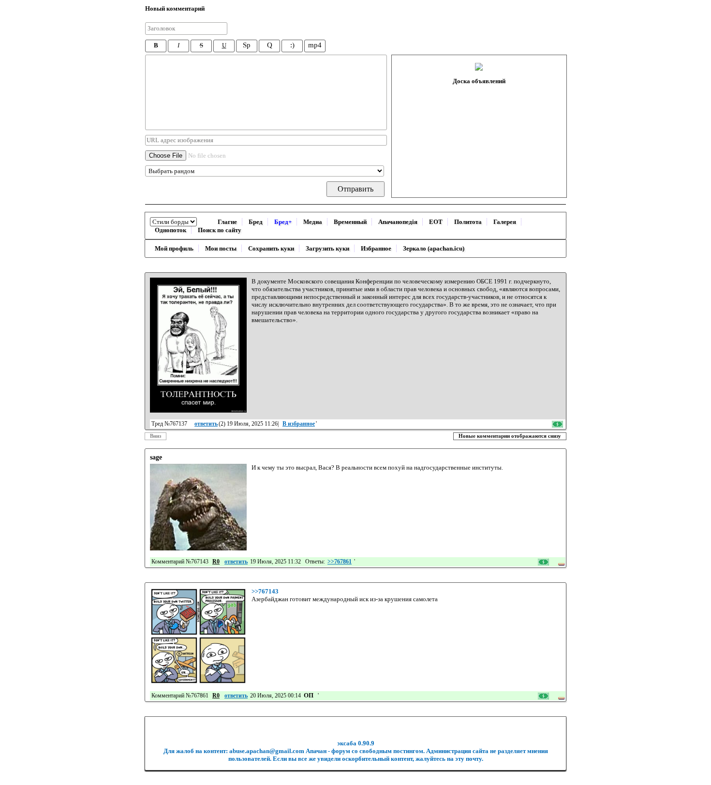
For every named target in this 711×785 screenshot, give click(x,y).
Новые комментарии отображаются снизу (510, 436)
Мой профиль (174, 248)
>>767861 (339, 561)
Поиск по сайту (219, 230)
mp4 (315, 45)
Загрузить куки (327, 248)
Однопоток (170, 230)
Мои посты (221, 248)
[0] (198, 345)
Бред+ (283, 221)
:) (292, 45)
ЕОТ (436, 221)
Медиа (312, 221)
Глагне (227, 221)
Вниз (155, 436)
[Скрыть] (560, 561)
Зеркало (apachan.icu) (433, 248)
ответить (206, 423)
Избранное (376, 248)
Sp (247, 45)
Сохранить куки (271, 248)
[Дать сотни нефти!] (558, 424)
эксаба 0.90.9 (355, 743)
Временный (350, 221)
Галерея (504, 221)
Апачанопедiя (397, 221)
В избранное (298, 423)
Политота (468, 221)
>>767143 (265, 591)
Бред (256, 221)
